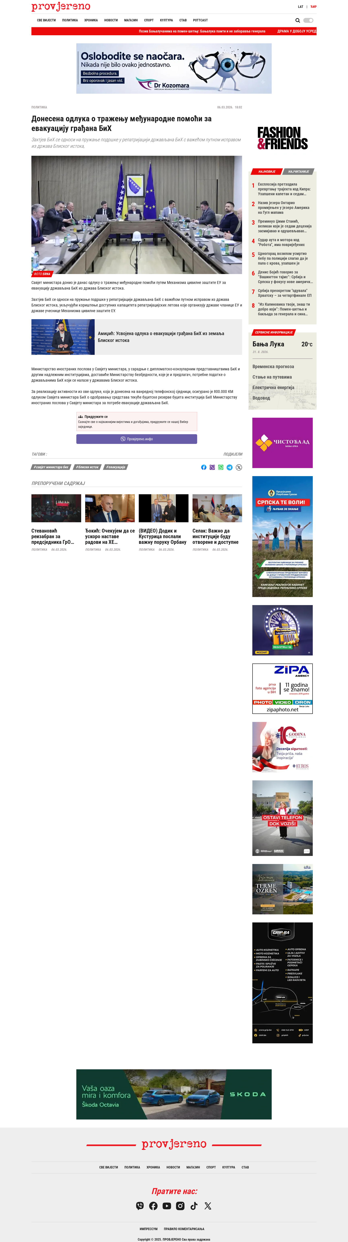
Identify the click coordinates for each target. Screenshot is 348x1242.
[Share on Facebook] (203, 467)
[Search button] (297, 20)
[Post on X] (239, 467)
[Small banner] (282, 138)
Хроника (91, 20)
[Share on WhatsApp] (220, 467)
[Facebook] (153, 1206)
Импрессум (148, 1229)
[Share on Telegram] (230, 467)
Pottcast (200, 20)
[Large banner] (174, 68)
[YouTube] (167, 1206)
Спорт (149, 20)
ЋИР (314, 7)
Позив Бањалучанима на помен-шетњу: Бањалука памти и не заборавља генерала (148, 31)
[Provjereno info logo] (60, 7)
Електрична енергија (273, 387)
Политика (70, 20)
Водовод (261, 398)
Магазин (131, 20)
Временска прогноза (273, 366)
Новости (111, 20)
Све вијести (46, 20)
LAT (300, 7)
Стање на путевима (272, 377)
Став (183, 20)
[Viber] (140, 1206)
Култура (166, 20)
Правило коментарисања (184, 1229)
